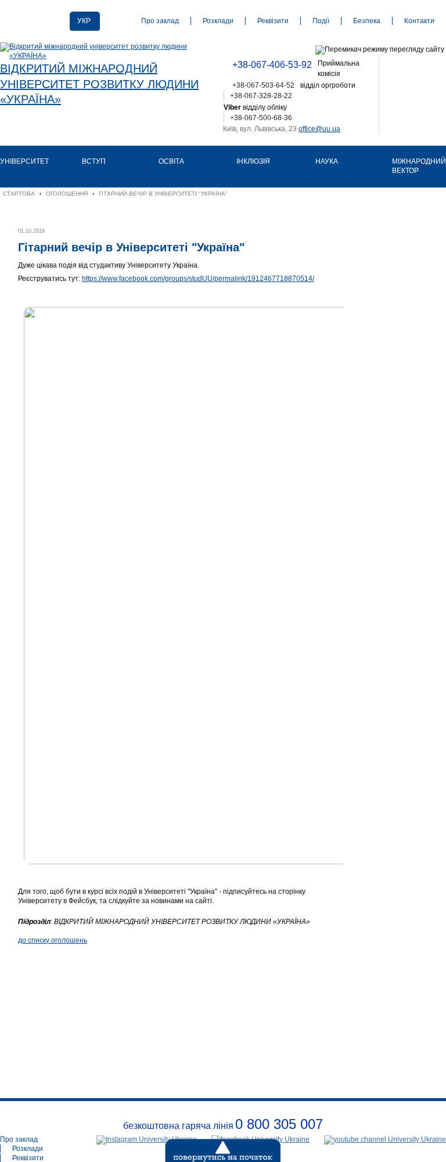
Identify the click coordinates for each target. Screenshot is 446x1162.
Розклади (218, 21)
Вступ (94, 161)
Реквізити (273, 21)
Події (320, 21)
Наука (326, 161)
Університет (24, 161)
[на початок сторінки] (194, 1147)
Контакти (419, 21)
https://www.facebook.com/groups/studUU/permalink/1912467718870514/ (198, 279)
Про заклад (160, 21)
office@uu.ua (319, 129)
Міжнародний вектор (419, 166)
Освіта (171, 161)
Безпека (366, 21)
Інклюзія (253, 161)
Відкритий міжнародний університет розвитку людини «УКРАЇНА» (99, 84)
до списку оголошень (52, 940)
